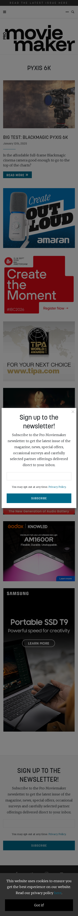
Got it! (39, 905)
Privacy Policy (57, 486)
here (58, 893)
